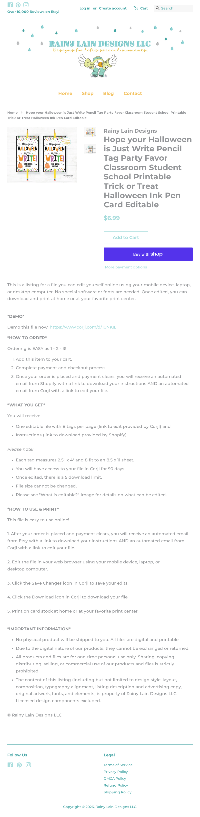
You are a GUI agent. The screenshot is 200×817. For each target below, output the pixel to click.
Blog (108, 93)
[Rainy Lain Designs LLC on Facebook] (10, 6)
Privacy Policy (116, 772)
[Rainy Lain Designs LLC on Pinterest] (18, 6)
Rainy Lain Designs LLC (116, 807)
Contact (133, 93)
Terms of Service (118, 765)
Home (65, 93)
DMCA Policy (115, 778)
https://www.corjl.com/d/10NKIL (83, 327)
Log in (85, 8)
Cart (144, 8)
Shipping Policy (117, 792)
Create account (113, 8)
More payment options (126, 267)
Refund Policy (116, 785)
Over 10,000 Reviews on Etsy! (33, 11)
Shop (87, 93)
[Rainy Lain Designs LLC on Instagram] (26, 6)
